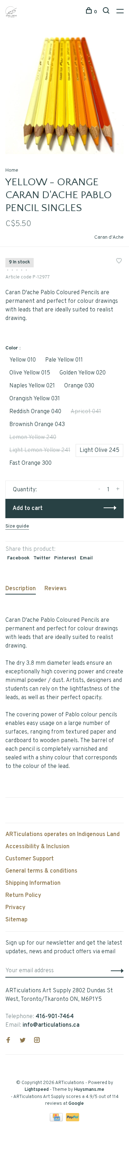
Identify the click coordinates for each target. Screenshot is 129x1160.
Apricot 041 (86, 411)
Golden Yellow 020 (82, 373)
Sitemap (16, 919)
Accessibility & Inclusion (37, 846)
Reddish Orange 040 (35, 411)
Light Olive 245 (99, 450)
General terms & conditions (41, 871)
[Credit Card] (57, 1119)
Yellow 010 (22, 360)
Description (20, 588)
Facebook (18, 558)
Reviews (55, 588)
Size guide (17, 526)
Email (86, 558)
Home (11, 170)
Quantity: (25, 489)
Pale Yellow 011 (64, 360)
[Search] (107, 12)
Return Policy (23, 895)
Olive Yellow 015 (29, 373)
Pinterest (65, 558)
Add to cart (28, 508)
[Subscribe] (115, 971)
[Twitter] (22, 1041)
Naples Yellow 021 (32, 386)
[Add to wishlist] (119, 262)
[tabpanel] (64, 95)
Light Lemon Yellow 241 (39, 450)
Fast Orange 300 (30, 463)
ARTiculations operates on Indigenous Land (62, 834)
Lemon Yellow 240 (32, 437)
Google (76, 1104)
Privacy (15, 907)
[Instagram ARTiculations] (37, 1041)
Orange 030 (79, 386)
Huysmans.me (89, 1090)
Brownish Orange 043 (37, 424)
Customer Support (29, 859)
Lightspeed (37, 1090)
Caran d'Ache (109, 237)
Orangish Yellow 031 (34, 398)
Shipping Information (33, 883)
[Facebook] (8, 1041)
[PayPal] (72, 1119)
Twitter (42, 558)
